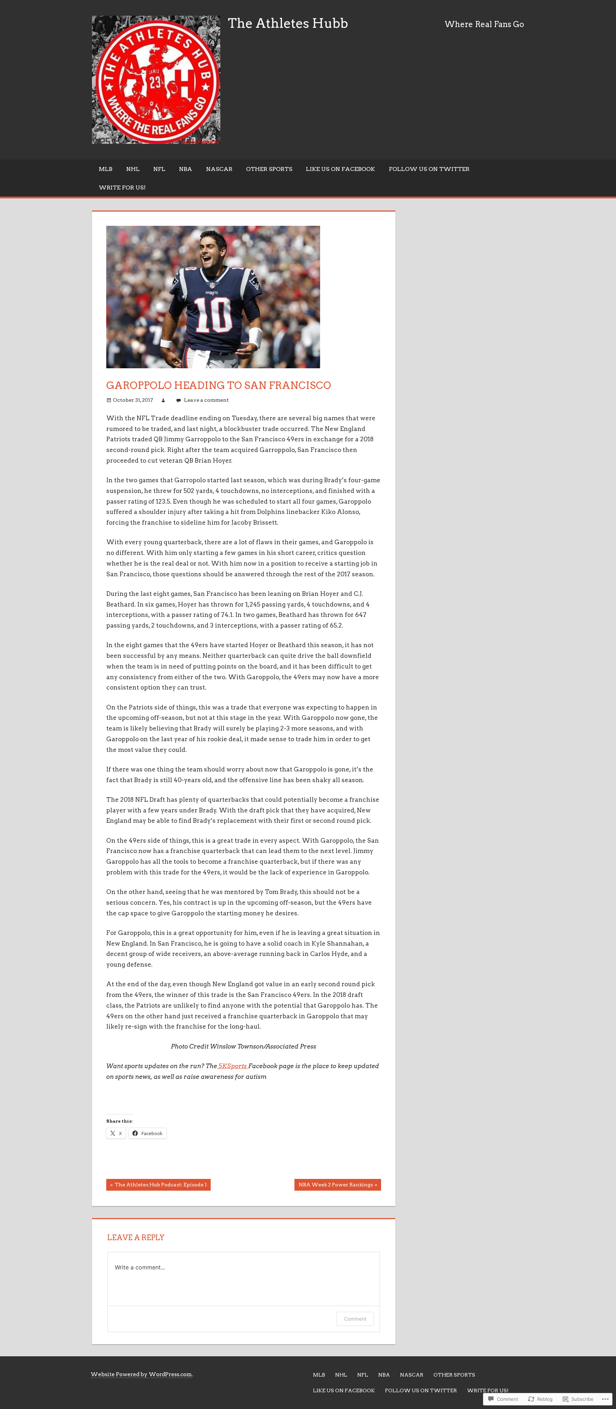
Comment (355, 1319)
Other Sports (269, 169)
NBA (185, 169)
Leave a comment (206, 400)
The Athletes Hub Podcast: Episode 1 (156, 1186)
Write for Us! (122, 187)
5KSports (232, 1066)
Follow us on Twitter (429, 169)
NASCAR (219, 169)
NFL (159, 169)
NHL (133, 169)
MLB (105, 169)
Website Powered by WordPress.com (141, 1374)
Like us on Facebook (340, 169)
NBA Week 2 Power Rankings (333, 1186)
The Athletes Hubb (288, 23)
